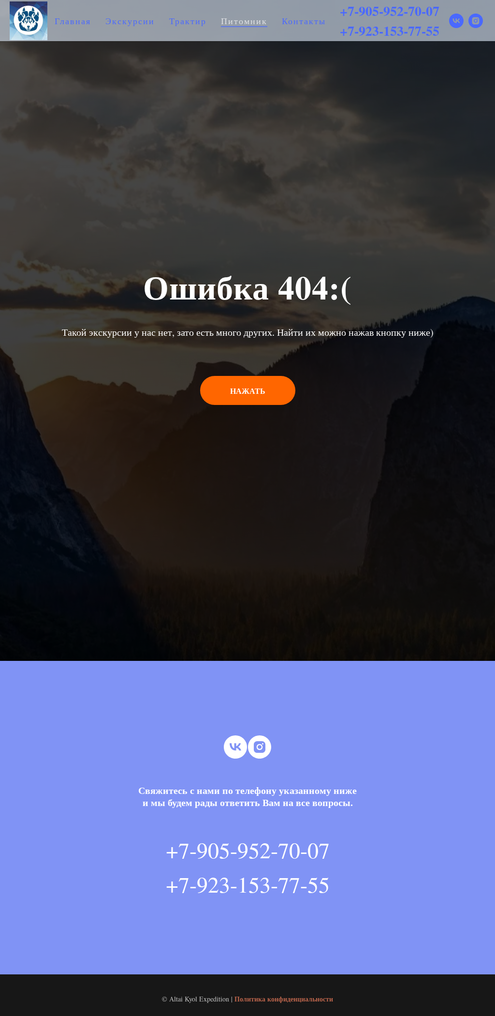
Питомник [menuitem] (244, 21)
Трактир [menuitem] (187, 21)
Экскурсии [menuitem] (130, 21)
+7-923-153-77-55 (389, 31)
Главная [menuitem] (73, 21)
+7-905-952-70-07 (389, 11)
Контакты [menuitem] (304, 21)
